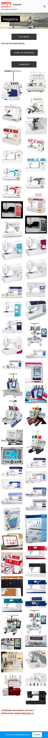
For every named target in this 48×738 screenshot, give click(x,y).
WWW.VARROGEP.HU (24, 713)
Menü (44, 6)
